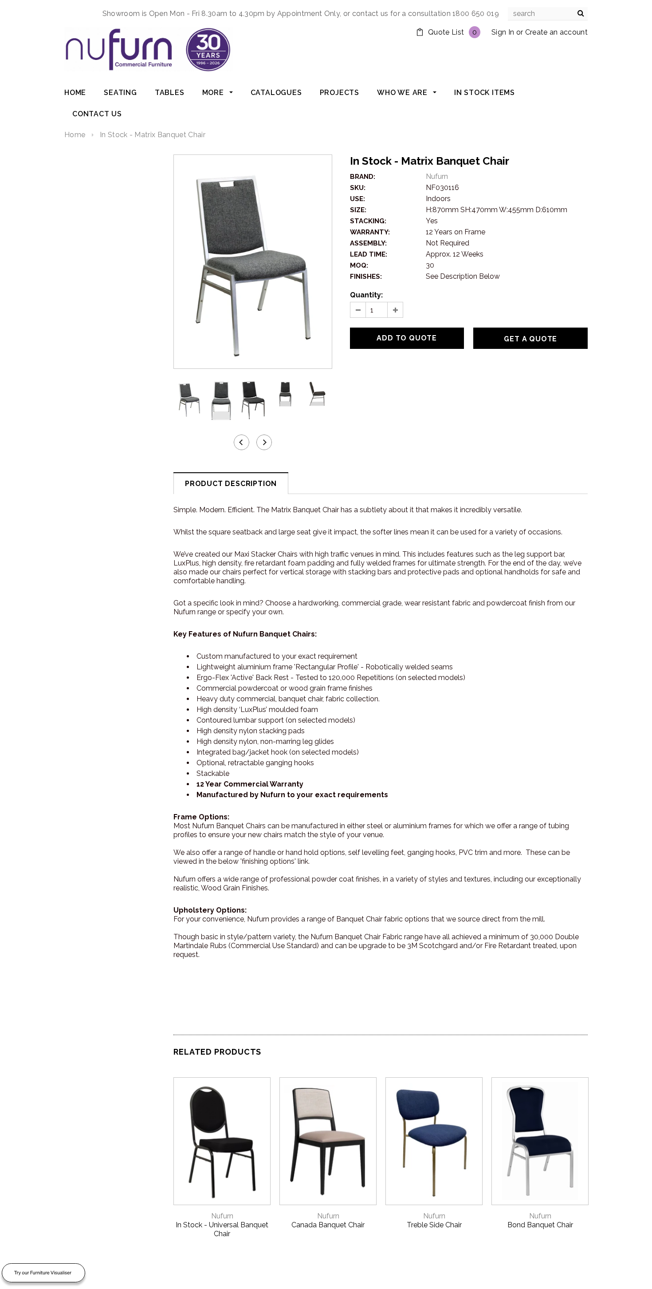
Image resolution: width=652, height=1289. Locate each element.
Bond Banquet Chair (540, 1225)
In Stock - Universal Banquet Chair (222, 1229)
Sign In (502, 32)
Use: (357, 199)
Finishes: (366, 277)
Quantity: (366, 295)
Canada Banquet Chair (328, 1225)
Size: (358, 210)
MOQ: (359, 265)
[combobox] (548, 13)
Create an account (556, 32)
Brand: (362, 177)
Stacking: (368, 221)
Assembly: (368, 243)
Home (74, 134)
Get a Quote (530, 339)
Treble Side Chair (434, 1225)
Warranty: (370, 232)
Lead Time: (368, 254)
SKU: (357, 188)
